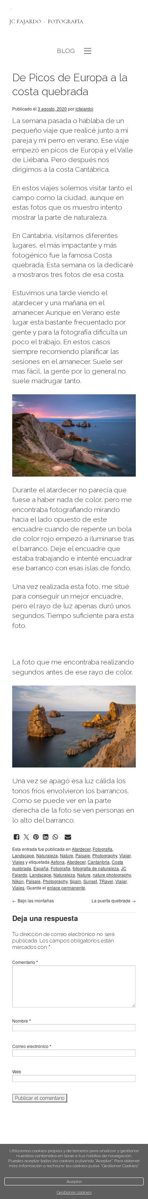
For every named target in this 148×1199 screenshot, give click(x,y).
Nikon (18, 881)
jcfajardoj (84, 109)
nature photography (112, 875)
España (40, 868)
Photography (104, 855)
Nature (66, 855)
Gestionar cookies (74, 1192)
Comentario (25, 962)
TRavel (106, 881)
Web (16, 1071)
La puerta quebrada (114, 900)
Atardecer (81, 849)
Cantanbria (99, 862)
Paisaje (82, 855)
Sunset (90, 881)
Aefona (58, 862)
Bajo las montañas (33, 900)
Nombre (21, 1021)
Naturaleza (47, 855)
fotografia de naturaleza (96, 868)
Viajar (124, 855)
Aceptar (74, 1181)
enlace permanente (66, 887)
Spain (75, 881)
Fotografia (102, 849)
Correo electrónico (31, 1046)
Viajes (18, 862)
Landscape (23, 855)
